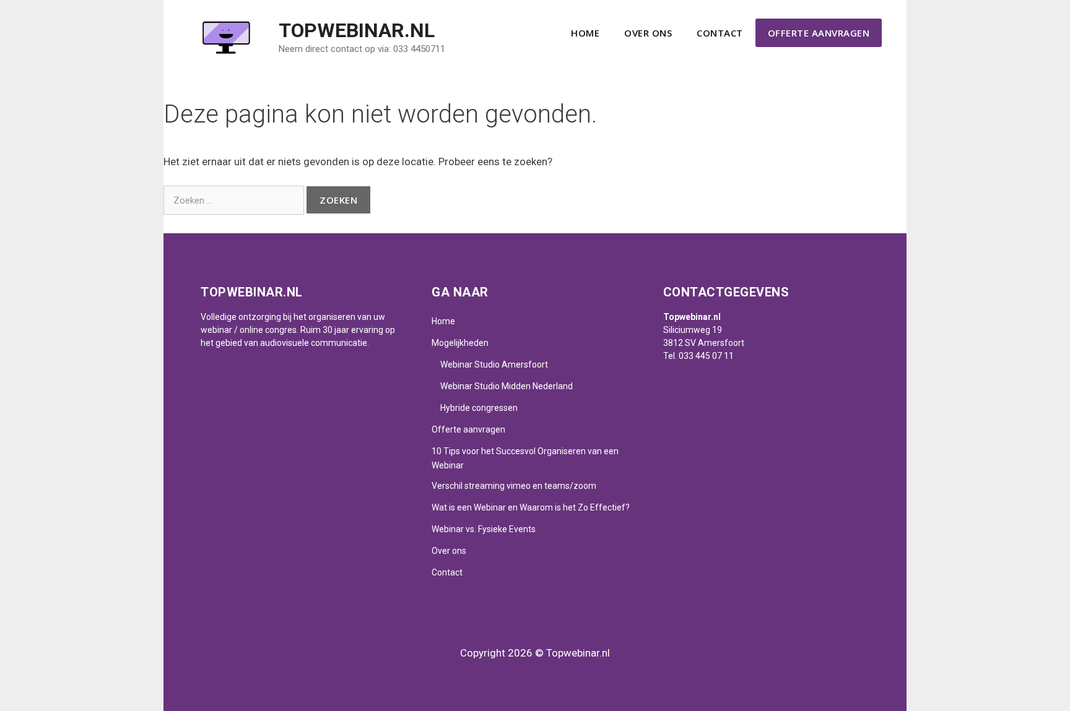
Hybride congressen (479, 408)
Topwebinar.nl (357, 30)
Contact (720, 33)
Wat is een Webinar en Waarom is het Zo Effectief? (531, 507)
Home (585, 33)
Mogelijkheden (460, 343)
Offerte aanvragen (819, 33)
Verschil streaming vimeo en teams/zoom (514, 486)
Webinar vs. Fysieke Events (484, 529)
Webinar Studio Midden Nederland (506, 386)
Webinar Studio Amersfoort (494, 364)
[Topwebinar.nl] (225, 36)
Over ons (648, 33)
